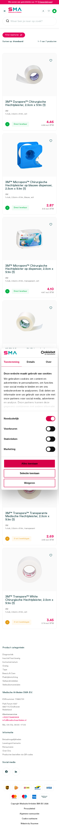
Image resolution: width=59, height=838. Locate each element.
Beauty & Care (8, 673)
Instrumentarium (10, 662)
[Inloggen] (43, 11)
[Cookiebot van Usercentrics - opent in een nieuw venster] (41, 353)
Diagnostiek (7, 654)
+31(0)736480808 (10, 717)
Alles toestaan (29, 463)
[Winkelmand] (54, 11)
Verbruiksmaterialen (11, 685)
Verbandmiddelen (10, 681)
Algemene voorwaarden (29, 814)
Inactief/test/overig (11, 658)
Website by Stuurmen (29, 824)
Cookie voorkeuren (29, 819)
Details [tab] (31, 361)
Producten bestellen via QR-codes (17, 755)
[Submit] (7, 21)
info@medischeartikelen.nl (14, 720)
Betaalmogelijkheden (11, 739)
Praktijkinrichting (10, 677)
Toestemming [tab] (11, 361)
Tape (4, 670)
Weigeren (29, 483)
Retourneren (7, 747)
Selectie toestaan (29, 473)
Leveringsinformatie (11, 743)
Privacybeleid (29, 809)
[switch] (50, 428)
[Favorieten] (49, 11)
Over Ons (6, 751)
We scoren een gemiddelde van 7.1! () (30, 2)
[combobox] (29, 21)
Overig (5, 666)
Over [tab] (48, 361)
